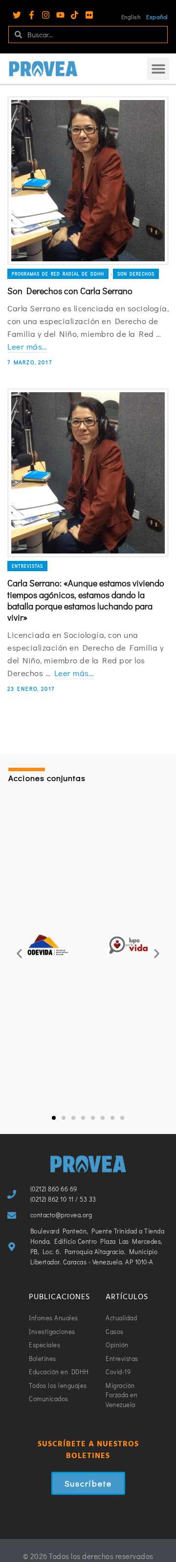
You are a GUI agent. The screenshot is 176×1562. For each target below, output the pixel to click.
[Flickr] (89, 15)
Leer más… (27, 346)
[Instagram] (46, 15)
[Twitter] (17, 15)
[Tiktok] (74, 15)
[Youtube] (60, 15)
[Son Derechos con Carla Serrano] (88, 180)
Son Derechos (135, 274)
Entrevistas (27, 566)
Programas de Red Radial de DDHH (58, 274)
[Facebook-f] (31, 15)
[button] (158, 69)
